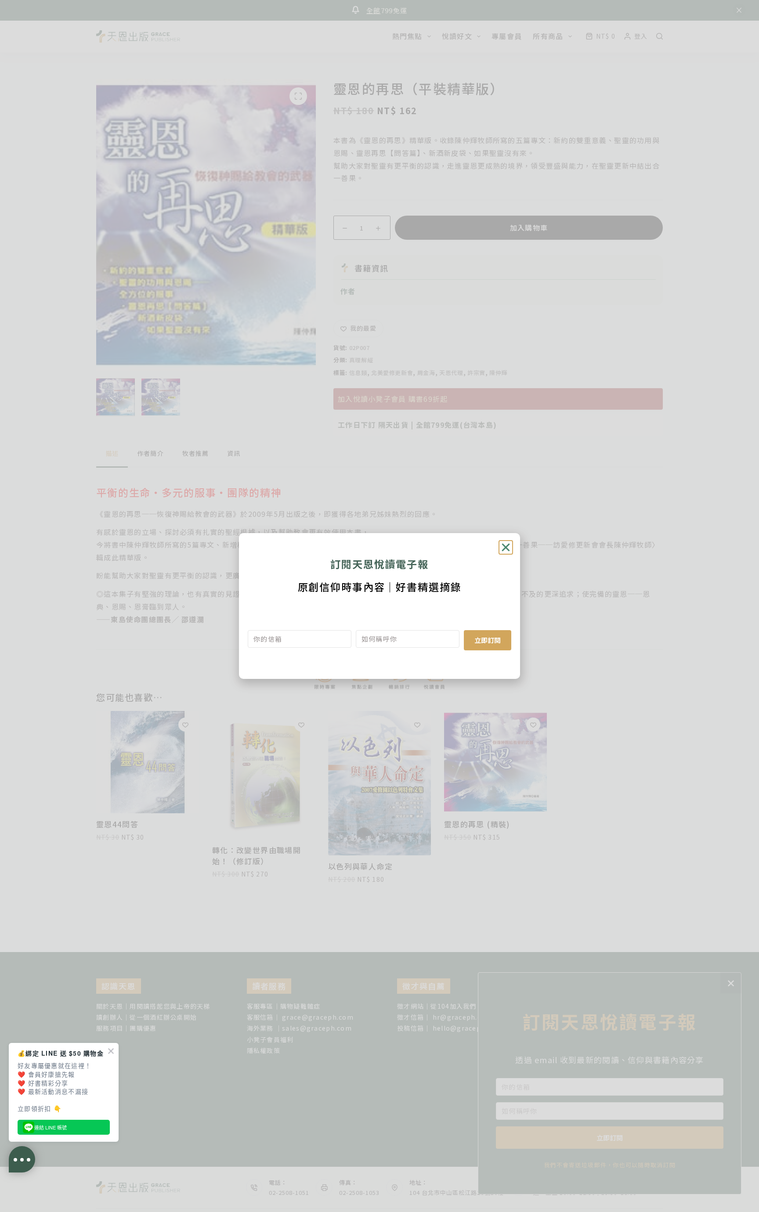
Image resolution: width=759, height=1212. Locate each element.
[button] (505, 547)
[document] (379, 606)
